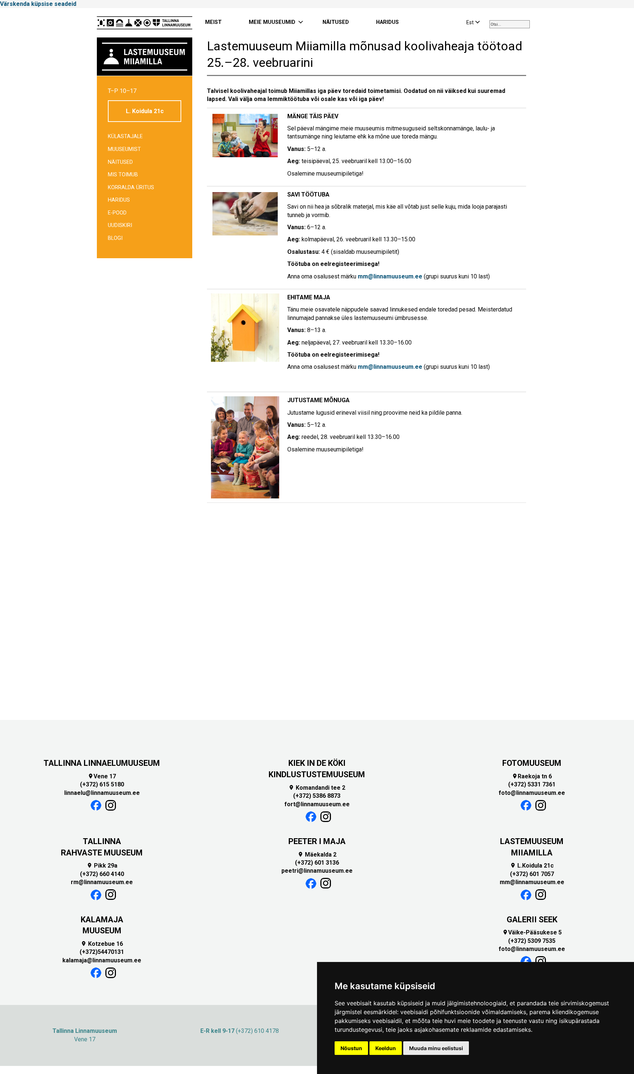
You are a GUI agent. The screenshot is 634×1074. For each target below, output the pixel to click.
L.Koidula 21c (532, 865)
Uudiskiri (120, 225)
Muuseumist (124, 149)
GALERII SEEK (532, 919)
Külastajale (125, 136)
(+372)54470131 (102, 951)
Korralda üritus (131, 187)
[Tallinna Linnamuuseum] (144, 22)
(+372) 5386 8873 (316, 795)
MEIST (213, 22)
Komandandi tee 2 (316, 787)
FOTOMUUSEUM (531, 763)
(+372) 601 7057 (532, 874)
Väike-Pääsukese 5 (532, 932)
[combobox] (509, 24)
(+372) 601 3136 (317, 862)
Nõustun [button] (351, 1048)
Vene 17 (102, 776)
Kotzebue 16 (102, 943)
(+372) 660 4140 (102, 874)
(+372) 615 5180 (102, 784)
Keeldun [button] (385, 1048)
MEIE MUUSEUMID (272, 22)
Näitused (120, 162)
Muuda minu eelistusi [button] (436, 1048)
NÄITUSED (336, 22)
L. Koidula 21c (145, 111)
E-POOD (117, 213)
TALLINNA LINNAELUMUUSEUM (102, 763)
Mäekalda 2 (317, 854)
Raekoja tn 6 (532, 776)
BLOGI (115, 238)
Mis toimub (123, 175)
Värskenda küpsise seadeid (38, 3)
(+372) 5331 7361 (531, 784)
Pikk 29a (102, 865)
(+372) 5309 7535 (531, 940)
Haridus (119, 200)
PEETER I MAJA (317, 841)
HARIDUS (387, 22)
